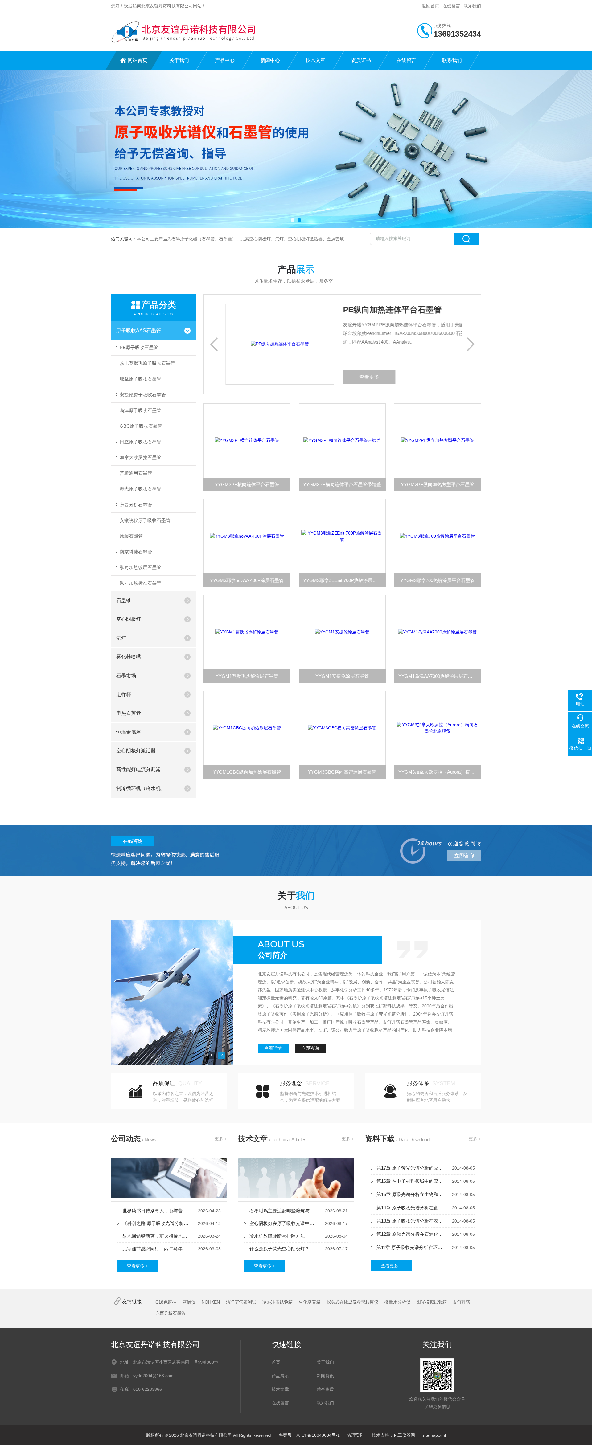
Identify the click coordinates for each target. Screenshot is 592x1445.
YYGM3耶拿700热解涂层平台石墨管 (437, 580)
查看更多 (349, 377)
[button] (292, 220)
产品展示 (280, 1375)
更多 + (221, 1138)
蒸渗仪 (189, 1302)
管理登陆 (355, 1435)
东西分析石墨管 (136, 504)
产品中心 (225, 60)
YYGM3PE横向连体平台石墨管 (247, 484)
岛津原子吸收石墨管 (140, 410)
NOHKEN (211, 1302)
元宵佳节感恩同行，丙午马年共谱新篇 (156, 1248)
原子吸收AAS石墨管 (138, 330)
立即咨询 (310, 1048)
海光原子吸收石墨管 (140, 488)
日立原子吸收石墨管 (140, 441)
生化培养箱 (309, 1302)
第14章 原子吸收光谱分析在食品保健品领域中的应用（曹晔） (410, 1207)
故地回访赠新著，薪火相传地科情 (156, 1236)
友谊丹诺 (461, 1302)
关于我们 (179, 60)
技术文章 (315, 60)
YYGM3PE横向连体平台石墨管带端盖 (342, 484)
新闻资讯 (325, 1375)
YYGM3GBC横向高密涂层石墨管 (342, 772)
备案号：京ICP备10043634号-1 (309, 1435)
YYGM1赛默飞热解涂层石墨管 (247, 676)
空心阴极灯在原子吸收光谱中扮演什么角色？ (283, 1223)
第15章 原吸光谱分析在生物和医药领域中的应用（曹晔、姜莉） (410, 1194)
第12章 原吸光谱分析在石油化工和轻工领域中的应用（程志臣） (410, 1234)
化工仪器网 (404, 1435)
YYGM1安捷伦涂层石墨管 (342, 676)
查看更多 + (137, 1266)
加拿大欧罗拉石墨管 (140, 457)
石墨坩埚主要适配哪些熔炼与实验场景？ (283, 1210)
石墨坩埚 (126, 675)
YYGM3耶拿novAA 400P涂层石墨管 (247, 580)
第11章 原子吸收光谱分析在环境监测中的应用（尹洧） (410, 1247)
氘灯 (121, 638)
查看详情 (273, 1048)
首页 (276, 1362)
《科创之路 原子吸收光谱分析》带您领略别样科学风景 (156, 1223)
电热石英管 (128, 713)
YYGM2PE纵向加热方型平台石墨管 (437, 484)
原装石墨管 (131, 536)
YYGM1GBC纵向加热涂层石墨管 (247, 772)
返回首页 (430, 5)
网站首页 (137, 60)
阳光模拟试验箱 (432, 1302)
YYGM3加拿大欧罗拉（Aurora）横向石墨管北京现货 (439, 772)
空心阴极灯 (128, 619)
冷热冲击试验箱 (277, 1302)
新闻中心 (270, 60)
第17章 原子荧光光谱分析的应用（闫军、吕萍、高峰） (410, 1167)
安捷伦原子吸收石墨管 (143, 394)
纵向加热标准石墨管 (140, 583)
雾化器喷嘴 (128, 656)
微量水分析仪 (397, 1302)
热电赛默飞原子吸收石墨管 (147, 363)
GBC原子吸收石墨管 (141, 426)
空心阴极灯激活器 (136, 750)
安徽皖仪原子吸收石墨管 (145, 520)
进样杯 (123, 694)
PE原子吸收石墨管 (139, 347)
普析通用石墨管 (136, 473)
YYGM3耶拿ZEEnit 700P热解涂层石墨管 (344, 580)
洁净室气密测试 (241, 1302)
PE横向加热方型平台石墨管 (372, 309)
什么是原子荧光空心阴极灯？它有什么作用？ (283, 1248)
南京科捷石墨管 (136, 551)
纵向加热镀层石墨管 (140, 567)
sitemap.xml (434, 1435)
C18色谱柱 (165, 1302)
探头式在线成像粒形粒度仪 (352, 1302)
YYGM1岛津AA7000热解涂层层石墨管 (437, 676)
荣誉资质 (325, 1389)
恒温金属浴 (128, 732)
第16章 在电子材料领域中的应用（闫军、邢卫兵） (410, 1181)
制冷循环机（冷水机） (141, 788)
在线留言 (451, 5)
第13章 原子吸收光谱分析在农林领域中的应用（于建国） (410, 1220)
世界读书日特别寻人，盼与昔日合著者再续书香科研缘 (156, 1210)
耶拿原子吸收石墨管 (140, 378)
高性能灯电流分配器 (138, 769)
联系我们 (472, 5)
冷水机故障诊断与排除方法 (277, 1236)
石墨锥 (123, 600)
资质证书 (361, 60)
